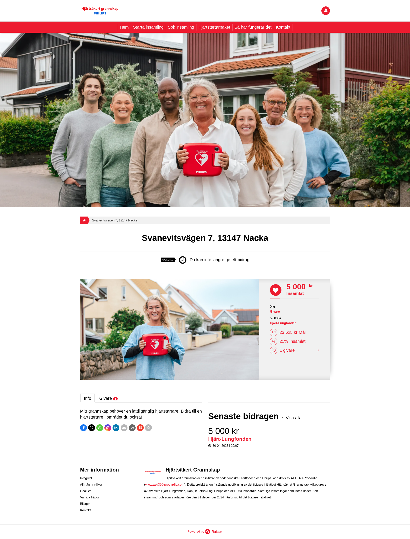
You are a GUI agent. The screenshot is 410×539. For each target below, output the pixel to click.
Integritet (86, 478)
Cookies (86, 491)
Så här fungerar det (253, 27)
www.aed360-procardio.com (164, 484)
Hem (124, 27)
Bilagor (85, 503)
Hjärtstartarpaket (214, 27)
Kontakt (283, 27)
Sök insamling (181, 27)
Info (87, 398)
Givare (107, 398)
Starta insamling (148, 27)
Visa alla (294, 417)
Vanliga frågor (89, 497)
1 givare (287, 350)
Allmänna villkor (91, 484)
